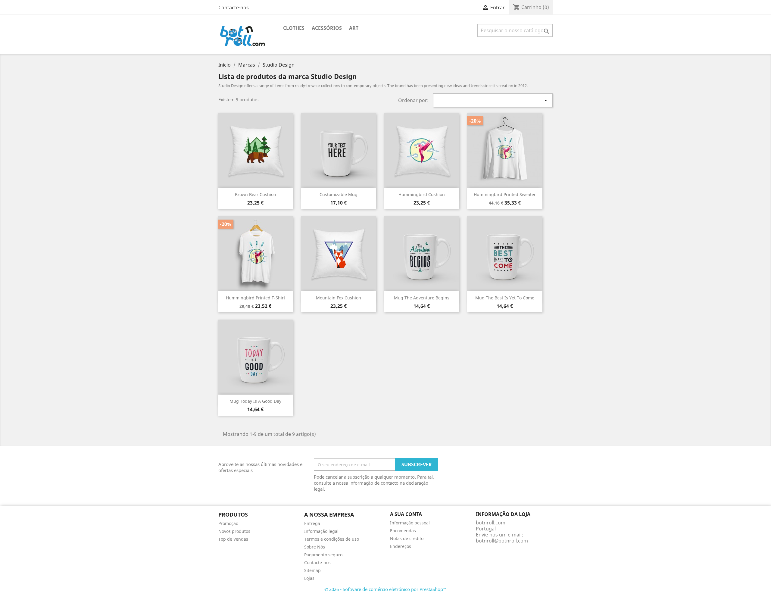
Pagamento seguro (323, 555)
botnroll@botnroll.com (502, 540)
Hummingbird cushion (421, 194)
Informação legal (321, 531)
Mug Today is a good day (255, 401)
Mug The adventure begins (421, 298)
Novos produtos (234, 531)
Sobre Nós (314, 547)
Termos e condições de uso (331, 539)
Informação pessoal (410, 523)
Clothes (293, 28)
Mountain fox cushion (338, 298)
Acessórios (327, 28)
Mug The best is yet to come (504, 298)
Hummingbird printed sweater (505, 194)
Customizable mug (338, 194)
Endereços (400, 546)
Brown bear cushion (255, 194)
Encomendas (403, 530)
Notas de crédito (406, 538)
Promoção (228, 523)
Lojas (309, 578)
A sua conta (406, 514)
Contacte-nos (233, 7)
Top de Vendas (233, 539)
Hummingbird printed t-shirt (255, 298)
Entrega (312, 523)
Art (353, 28)
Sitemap (312, 570)
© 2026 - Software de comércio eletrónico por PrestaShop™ (385, 589)
